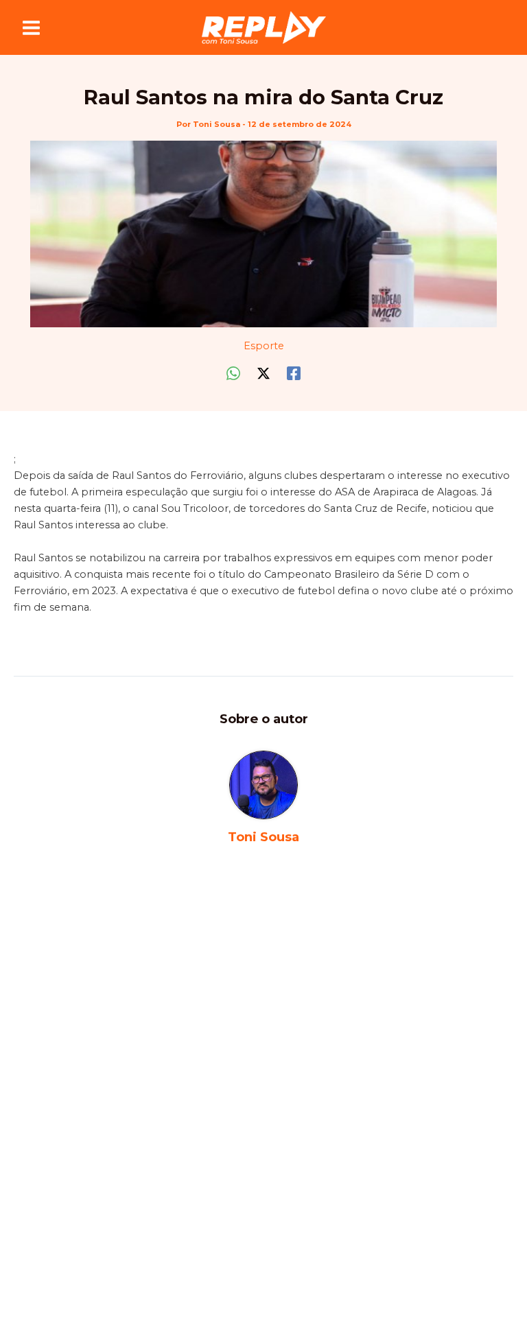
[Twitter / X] (263, 373)
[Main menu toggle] (31, 27)
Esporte (264, 346)
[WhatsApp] (233, 373)
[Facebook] (294, 373)
